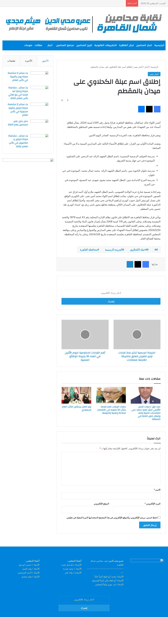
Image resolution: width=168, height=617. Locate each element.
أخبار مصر (138, 67)
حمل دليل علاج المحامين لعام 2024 (18, 123)
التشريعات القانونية (105, 45)
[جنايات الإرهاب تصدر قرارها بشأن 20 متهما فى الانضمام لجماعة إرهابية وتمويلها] (111, 395)
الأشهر (45, 60)
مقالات (38, 45)
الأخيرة (28, 60)
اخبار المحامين (144, 45)
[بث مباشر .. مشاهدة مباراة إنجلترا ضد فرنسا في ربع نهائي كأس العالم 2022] (39, 92)
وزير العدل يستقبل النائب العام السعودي (76, 408)
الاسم (157, 489)
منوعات (28, 45)
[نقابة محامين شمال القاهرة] (84, 23)
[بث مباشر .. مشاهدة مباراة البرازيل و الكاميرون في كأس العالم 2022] (39, 140)
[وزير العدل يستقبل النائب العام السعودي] (76, 395)
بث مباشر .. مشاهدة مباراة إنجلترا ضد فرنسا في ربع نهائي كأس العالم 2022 (18, 93)
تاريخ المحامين (84, 45)
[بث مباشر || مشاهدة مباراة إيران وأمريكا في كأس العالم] (39, 77)
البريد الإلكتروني (152, 503)
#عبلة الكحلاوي (138, 249)
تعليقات (11, 60)
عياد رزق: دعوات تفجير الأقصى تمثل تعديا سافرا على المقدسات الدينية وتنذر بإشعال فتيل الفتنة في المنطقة (146, 413)
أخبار (49, 45)
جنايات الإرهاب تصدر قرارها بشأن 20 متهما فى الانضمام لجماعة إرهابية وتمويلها (111, 410)
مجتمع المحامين (65, 45)
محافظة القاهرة (88, 249)
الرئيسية (159, 45)
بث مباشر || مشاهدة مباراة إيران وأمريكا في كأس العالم (18, 76)
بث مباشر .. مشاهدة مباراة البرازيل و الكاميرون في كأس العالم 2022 (18, 141)
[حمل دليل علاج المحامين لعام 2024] (39, 125)
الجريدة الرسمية (113, 249)
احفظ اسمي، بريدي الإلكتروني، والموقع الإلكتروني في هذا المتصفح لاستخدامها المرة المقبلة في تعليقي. (112, 517)
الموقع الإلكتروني (101, 503)
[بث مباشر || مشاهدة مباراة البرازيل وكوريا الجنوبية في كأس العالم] (39, 109)
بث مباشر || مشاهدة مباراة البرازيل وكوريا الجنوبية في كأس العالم (18, 109)
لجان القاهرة (126, 45)
